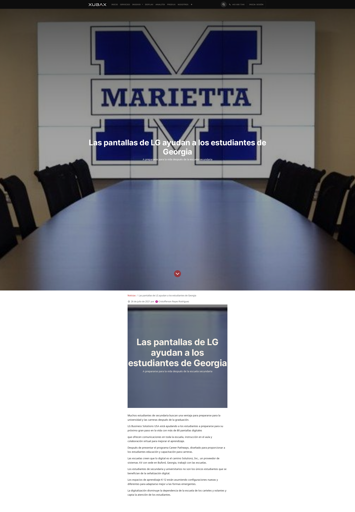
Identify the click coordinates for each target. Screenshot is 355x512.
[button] (224, 4)
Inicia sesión (256, 4)
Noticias (132, 295)
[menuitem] (114, 4)
